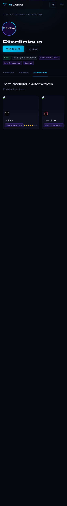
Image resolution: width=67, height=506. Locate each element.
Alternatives (40, 72)
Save (35, 48)
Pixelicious (18, 14)
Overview (8, 72)
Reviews (23, 72)
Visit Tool (11, 48)
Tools (5, 14)
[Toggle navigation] (61, 4)
